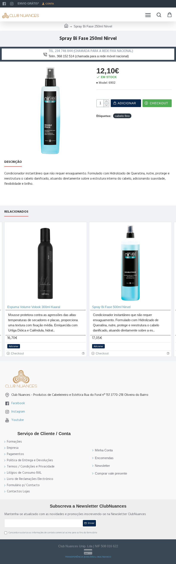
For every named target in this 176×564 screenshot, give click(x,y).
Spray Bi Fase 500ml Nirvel (111, 307)
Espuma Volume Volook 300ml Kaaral (33, 307)
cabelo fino (122, 116)
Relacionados (16, 212)
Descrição (13, 162)
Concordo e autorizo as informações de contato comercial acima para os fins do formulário (53, 532)
